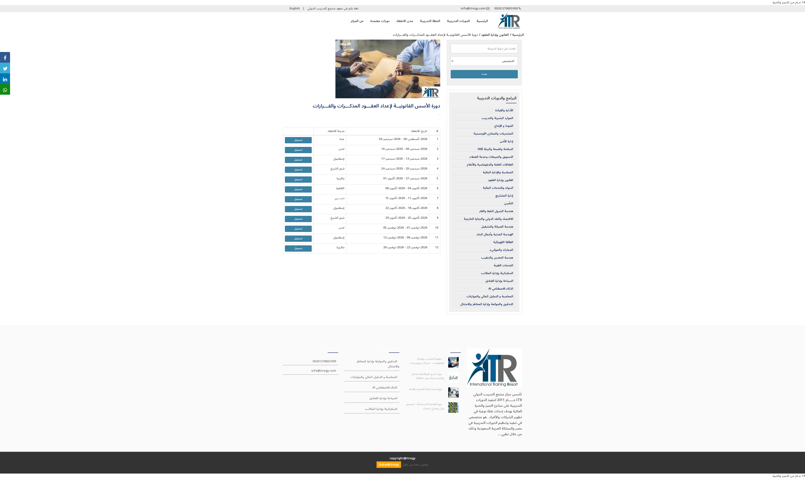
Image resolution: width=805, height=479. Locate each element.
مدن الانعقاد (404, 21)
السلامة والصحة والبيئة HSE (495, 149)
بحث (484, 74)
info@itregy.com (473, 8)
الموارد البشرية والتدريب (497, 118)
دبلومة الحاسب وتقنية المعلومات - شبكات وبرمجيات (426, 361)
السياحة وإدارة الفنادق (499, 281)
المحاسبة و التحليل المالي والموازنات (489, 296)
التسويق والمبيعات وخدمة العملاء (491, 157)
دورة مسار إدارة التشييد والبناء (425, 389)
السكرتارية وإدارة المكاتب (497, 273)
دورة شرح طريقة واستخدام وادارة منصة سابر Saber (428, 376)
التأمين (508, 203)
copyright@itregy (402, 458)
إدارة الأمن (506, 141)
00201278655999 (506, 8)
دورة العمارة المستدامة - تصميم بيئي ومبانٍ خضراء (425, 406)
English (295, 8)
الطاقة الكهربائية (503, 242)
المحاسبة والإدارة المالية (498, 172)
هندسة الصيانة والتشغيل (497, 227)
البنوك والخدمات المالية (498, 188)
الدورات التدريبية (458, 21)
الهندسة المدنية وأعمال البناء (495, 234)
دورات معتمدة (380, 21)
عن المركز (357, 21)
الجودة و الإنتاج (503, 126)
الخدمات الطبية (503, 265)
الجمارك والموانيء (501, 250)
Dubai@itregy (389, 465)
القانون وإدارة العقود (500, 180)
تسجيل (298, 140)
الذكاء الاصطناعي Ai (500, 289)
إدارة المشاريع (504, 196)
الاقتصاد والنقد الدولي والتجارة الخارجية (488, 219)
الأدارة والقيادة (504, 110)
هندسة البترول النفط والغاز (496, 211)
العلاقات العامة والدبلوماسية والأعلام (490, 165)
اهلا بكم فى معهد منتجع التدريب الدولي (332, 8)
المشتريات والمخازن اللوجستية (493, 134)
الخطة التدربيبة (430, 21)
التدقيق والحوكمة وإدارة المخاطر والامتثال (486, 304)
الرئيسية (482, 21)
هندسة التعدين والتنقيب (497, 258)
